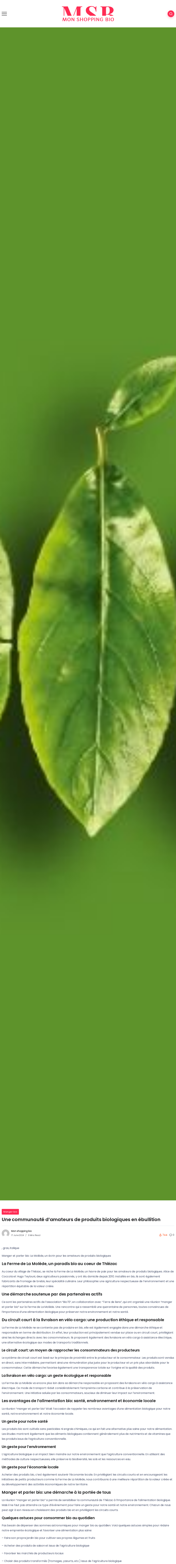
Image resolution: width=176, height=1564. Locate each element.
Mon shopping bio (21, 1231)
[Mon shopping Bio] (88, 14)
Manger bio (10, 1211)
